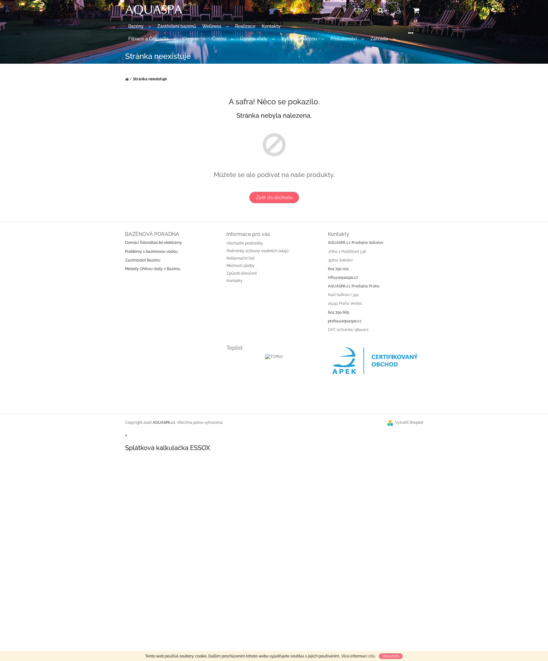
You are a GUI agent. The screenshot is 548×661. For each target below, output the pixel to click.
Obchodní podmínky (244, 243)
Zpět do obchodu (274, 197)
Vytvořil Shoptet (409, 422)
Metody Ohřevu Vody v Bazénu (152, 269)
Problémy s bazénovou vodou (151, 251)
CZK (359, 10)
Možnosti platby (240, 265)
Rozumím (390, 656)
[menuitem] (139, 26)
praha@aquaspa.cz (344, 321)
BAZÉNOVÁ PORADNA (152, 234)
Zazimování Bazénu (142, 260)
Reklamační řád (240, 258)
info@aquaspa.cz (343, 277)
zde (371, 656)
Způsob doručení (241, 273)
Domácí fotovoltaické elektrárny (153, 242)
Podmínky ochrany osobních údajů (257, 251)
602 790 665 (338, 312)
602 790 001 (338, 269)
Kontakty (234, 280)
